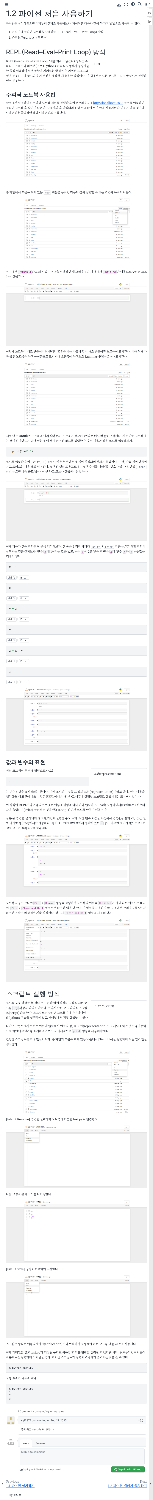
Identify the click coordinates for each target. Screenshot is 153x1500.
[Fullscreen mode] (126, 4)
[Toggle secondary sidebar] (146, 4)
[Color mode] (132, 4)
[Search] (139, 4)
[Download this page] (119, 4)
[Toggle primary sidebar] (6, 4)
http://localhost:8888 (108, 103)
